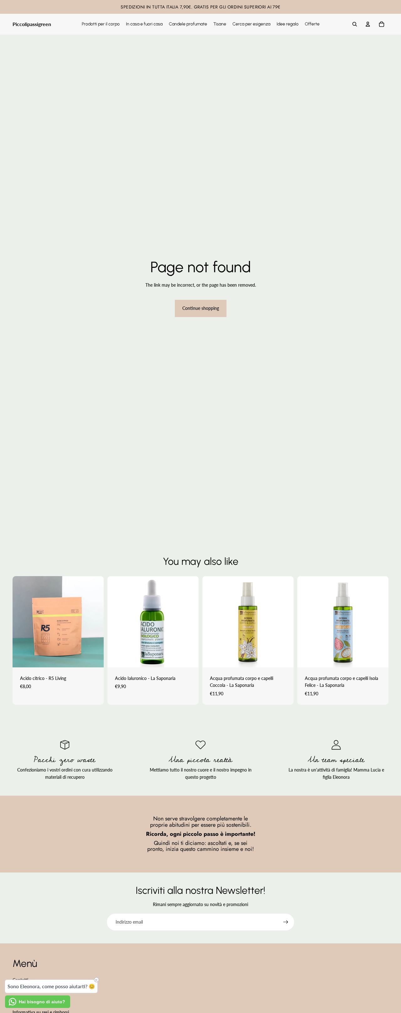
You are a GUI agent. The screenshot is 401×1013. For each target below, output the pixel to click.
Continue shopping (200, 308)
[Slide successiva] (94, 621)
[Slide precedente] (22, 621)
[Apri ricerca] (355, 24)
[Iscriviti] (286, 922)
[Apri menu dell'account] (368, 24)
